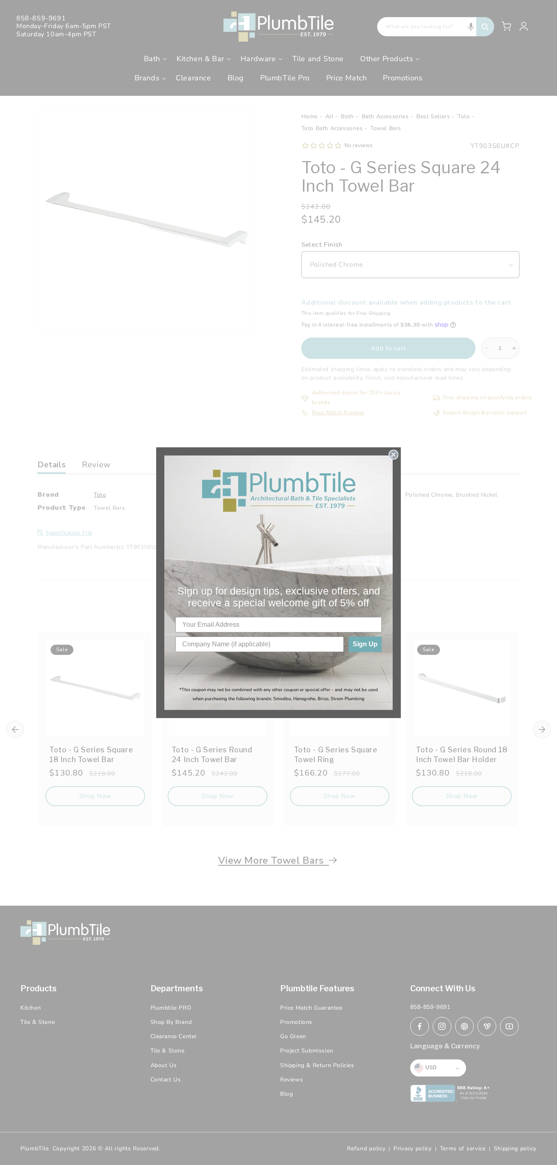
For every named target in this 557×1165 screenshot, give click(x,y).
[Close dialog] (393, 455)
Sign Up (365, 644)
